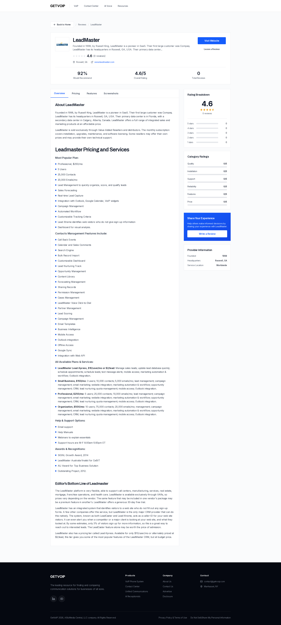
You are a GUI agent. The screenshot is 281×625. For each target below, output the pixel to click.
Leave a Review (212, 49)
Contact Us (168, 586)
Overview (59, 93)
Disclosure (168, 596)
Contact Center (91, 6)
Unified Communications (136, 591)
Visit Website (211, 40)
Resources (123, 6)
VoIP (76, 6)
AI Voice (108, 6)
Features (92, 93)
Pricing (76, 93)
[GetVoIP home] (57, 6)
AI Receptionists (132, 596)
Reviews (82, 24)
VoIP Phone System (134, 581)
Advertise (167, 591)
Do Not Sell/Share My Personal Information (211, 617)
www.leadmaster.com (104, 62)
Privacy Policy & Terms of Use (173, 617)
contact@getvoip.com (214, 581)
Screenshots (111, 93)
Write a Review (207, 233)
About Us (167, 581)
